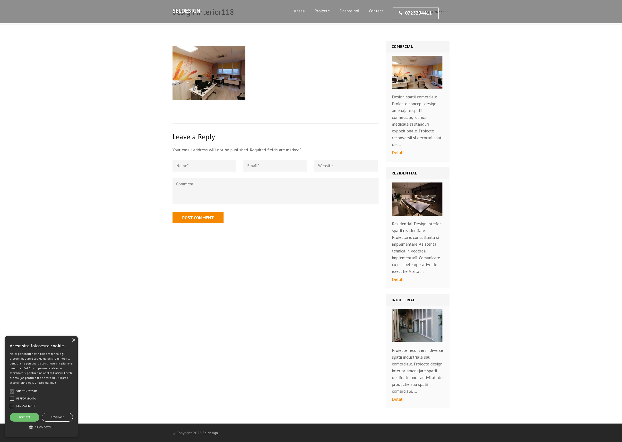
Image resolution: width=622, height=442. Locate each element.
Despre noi (349, 11)
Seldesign (186, 10)
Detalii (398, 152)
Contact (376, 11)
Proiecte (322, 11)
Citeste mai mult (45, 382)
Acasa (299, 11)
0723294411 (418, 13)
